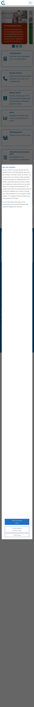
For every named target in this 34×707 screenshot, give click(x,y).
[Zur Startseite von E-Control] (3, 3)
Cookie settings (17, 535)
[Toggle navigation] (30, 3)
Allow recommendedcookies (17, 522)
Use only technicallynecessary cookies (17, 529)
